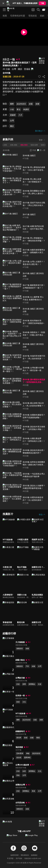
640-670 (44, 145)
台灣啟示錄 (20, 678)
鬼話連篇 (19, 747)
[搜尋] (38, 9)
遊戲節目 (19, 648)
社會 (39, 684)
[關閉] (3, 3)
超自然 (18, 757)
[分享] (43, 76)
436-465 (13, 145)
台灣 (14, 69)
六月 (20, 115)
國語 (20, 69)
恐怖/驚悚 (19, 753)
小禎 (12, 109)
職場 (38, 738)
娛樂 (37, 104)
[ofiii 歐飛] (11, 9)
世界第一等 (20, 695)
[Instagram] (24, 848)
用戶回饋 (19, 858)
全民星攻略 (20, 803)
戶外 (27, 666)
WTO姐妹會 (20, 713)
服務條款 (34, 855)
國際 (12, 104)
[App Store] (15, 836)
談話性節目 (21, 104)
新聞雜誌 (32, 684)
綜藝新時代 (20, 731)
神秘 (27, 753)
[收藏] (39, 76)
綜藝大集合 (20, 660)
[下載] (33, 9)
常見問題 (10, 858)
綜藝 (31, 104)
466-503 (23, 145)
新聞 (24, 684)
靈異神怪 (27, 757)
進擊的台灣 (20, 785)
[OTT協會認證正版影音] (42, 60)
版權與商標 (15, 855)
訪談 (18, 684)
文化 (24, 702)
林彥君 (26, 109)
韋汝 (18, 109)
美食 (18, 775)
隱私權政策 (25, 855)
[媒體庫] (43, 9)
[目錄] (4, 9)
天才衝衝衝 (20, 642)
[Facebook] (13, 848)
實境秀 (18, 738)
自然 (24, 771)
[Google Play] (33, 836)
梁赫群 (13, 115)
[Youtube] (34, 848)
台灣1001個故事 (22, 765)
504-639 (34, 145)
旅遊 (18, 702)
